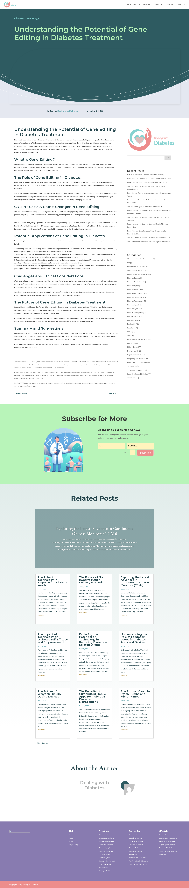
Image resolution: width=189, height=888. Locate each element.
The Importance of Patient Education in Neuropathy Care (148, 238)
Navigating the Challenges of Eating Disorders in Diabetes (149, 178)
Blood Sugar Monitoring (136, 266)
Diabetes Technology (135, 301)
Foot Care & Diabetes (136, 845)
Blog (179, 4)
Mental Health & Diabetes (167, 841)
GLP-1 (129, 332)
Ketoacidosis (132, 343)
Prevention (158, 4)
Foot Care (131, 328)
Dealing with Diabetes (67, 111)
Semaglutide (132, 366)
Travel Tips (131, 378)
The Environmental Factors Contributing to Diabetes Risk (149, 241)
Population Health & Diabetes (138, 861)
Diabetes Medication (135, 282)
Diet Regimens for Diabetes (168, 838)
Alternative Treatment (106, 835)
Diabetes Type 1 (133, 305)
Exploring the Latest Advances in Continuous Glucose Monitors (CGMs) (94, 531)
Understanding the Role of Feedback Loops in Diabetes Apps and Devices (134, 638)
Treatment (146, 4)
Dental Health (133, 835)
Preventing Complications (137, 362)
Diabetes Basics (133, 278)
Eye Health (131, 324)
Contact (71, 841)
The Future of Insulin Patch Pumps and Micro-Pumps (135, 694)
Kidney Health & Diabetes (137, 858)
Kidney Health (132, 347)
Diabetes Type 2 (133, 309)
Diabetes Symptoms (134, 297)
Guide (129, 335)
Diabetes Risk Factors (135, 293)
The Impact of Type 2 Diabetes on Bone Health (144, 206)
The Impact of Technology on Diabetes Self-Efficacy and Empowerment (53, 638)
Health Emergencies (105, 864)
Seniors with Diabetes (135, 370)
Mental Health (132, 351)
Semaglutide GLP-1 (105, 871)
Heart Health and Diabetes (137, 339)
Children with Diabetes (135, 270)
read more (41, 615)
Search (168, 158)
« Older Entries (41, 743)
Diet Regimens (132, 316)
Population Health (134, 355)
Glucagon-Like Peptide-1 (107, 861)
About (135, 4)
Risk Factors (133, 854)
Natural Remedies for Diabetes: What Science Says (145, 175)
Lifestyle (170, 4)
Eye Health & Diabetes (136, 841)
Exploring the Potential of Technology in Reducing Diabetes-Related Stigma (93, 639)
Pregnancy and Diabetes (136, 358)
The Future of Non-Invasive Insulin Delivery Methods (92, 580)
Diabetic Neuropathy (135, 312)
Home (129, 4)
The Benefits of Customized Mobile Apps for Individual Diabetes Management (92, 696)
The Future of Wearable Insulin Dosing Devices (49, 694)
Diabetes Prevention (135, 289)
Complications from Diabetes (138, 864)
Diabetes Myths (133, 286)
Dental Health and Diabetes (137, 274)
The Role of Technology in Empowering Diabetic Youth (53, 581)
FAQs (71, 845)
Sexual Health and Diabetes (137, 374)
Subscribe (145, 452)
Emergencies (132, 320)
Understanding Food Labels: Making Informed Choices (147, 182)
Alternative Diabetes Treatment (139, 259)
